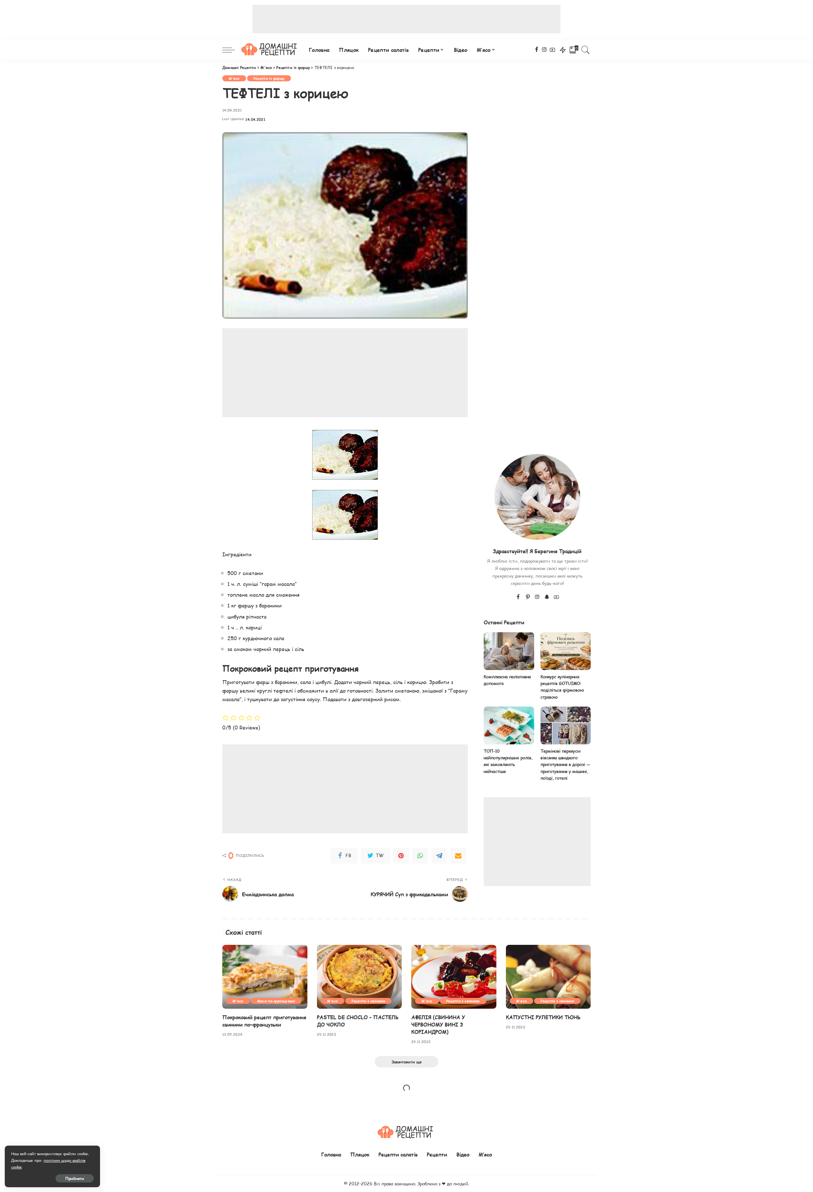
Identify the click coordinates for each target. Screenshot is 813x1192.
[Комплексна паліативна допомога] (509, 651)
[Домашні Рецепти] (270, 49)
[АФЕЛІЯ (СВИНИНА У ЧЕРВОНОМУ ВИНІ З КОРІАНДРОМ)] (453, 977)
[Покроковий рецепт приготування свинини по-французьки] (264, 977)
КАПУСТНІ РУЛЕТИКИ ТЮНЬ (543, 1017)
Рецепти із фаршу (269, 78)
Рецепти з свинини (368, 1001)
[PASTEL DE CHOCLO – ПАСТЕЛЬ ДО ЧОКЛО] (359, 977)
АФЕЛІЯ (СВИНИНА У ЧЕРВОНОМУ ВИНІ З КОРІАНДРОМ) (438, 1024)
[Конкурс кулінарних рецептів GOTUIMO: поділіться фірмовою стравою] (566, 651)
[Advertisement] (406, 19)
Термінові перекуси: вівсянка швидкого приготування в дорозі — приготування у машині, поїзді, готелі (565, 764)
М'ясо (234, 78)
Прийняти (74, 1178)
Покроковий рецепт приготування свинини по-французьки (264, 1020)
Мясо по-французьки (276, 1001)
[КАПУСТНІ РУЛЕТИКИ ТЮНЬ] (548, 977)
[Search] (586, 49)
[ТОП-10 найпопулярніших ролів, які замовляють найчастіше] (509, 725)
